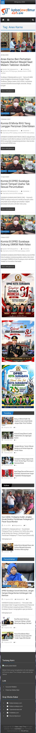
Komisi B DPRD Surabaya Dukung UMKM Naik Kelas (16, 243)
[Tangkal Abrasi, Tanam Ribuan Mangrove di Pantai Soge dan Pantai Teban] (7, 448)
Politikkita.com (14, 713)
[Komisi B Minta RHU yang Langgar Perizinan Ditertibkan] (18, 106)
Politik (12, 49)
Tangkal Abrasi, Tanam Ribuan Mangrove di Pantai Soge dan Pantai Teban (24, 448)
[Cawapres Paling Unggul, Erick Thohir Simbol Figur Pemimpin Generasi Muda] (7, 460)
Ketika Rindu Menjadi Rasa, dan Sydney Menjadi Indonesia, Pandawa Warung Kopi (24, 547)
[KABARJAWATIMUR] (9, 666)
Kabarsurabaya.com (16, 706)
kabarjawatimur (18, 525)
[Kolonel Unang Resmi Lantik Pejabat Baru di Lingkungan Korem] (7, 435)
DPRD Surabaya (13, 133)
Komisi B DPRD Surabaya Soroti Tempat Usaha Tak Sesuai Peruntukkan (15, 183)
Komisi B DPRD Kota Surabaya (26, 133)
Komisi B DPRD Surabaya (16, 193)
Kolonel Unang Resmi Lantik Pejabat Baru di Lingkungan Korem (23, 436)
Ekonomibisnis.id (15, 716)
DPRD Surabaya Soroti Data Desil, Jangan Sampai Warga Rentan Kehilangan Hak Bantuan (18, 593)
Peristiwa (11, 512)
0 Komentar (26, 69)
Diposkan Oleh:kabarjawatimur (10, 69)
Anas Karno (5, 71)
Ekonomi (4, 171)
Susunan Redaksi (11, 687)
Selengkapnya (6, 539)
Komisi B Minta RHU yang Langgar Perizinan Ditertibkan (18, 125)
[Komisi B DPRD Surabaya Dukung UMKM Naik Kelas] (18, 224)
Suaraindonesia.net (16, 709)
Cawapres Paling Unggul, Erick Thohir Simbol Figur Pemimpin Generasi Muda (23, 461)
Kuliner (5, 512)
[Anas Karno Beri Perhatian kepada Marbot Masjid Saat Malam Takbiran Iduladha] (18, 42)
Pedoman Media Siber (12, 690)
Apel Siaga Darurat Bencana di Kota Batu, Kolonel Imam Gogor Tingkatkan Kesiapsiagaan (24, 473)
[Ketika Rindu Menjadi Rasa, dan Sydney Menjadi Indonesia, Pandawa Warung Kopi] (7, 547)
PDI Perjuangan (13, 71)
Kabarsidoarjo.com (16, 703)
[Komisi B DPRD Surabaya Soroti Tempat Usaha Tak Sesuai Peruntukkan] (18, 164)
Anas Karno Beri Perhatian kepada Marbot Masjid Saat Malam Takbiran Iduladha (16, 62)
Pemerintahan (5, 49)
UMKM (28, 251)
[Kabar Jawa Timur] (3, 19)
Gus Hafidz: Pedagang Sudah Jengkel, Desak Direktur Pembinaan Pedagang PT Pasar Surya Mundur (18, 519)
